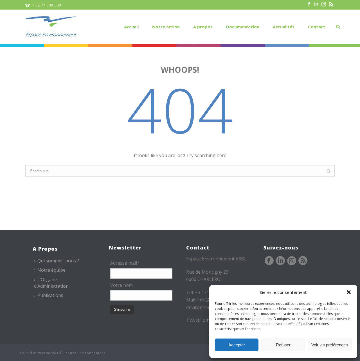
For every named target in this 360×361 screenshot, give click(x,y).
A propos (203, 26)
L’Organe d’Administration (51, 282)
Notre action (166, 26)
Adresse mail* (125, 263)
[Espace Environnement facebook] (269, 261)
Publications (50, 295)
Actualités (283, 26)
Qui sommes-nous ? (58, 261)
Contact (316, 26)
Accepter (236, 344)
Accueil (131, 26)
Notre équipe (51, 270)
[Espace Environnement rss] (302, 261)
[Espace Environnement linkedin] (280, 261)
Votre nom (121, 285)
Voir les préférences (329, 344)
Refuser (283, 344)
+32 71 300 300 (47, 5)
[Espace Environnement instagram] (291, 261)
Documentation (242, 26)
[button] (349, 292)
